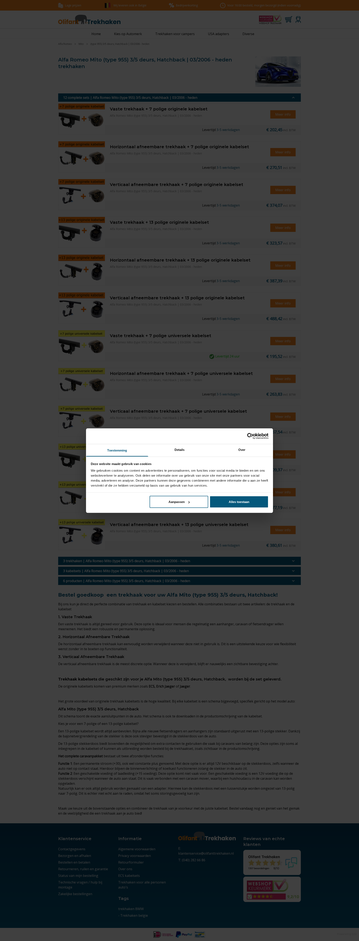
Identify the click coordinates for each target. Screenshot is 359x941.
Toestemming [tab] (117, 450)
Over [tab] (241, 449)
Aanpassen (176, 502)
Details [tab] (180, 449)
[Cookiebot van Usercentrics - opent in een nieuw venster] (250, 436)
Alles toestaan (239, 502)
